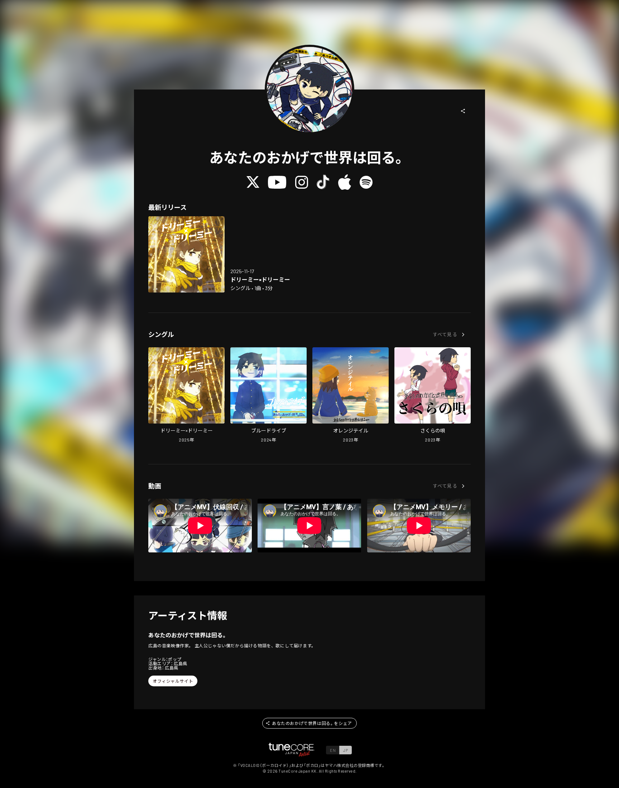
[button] (463, 111)
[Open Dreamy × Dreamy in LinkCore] (186, 254)
